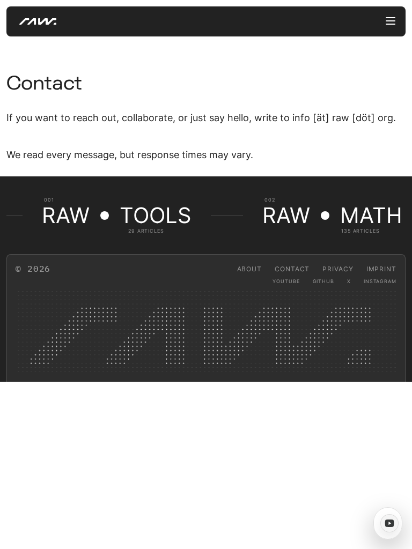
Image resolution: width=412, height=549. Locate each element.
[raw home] (31, 21)
